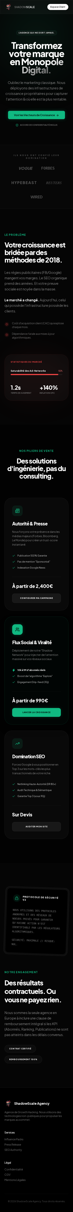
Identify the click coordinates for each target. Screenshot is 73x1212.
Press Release (12, 1144)
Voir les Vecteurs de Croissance (34, 115)
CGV (7, 1174)
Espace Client (57, 6)
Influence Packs (13, 1139)
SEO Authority (13, 1149)
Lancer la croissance (36, 712)
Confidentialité (13, 1169)
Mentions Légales (15, 1180)
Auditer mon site (37, 826)
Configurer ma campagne (36, 598)
